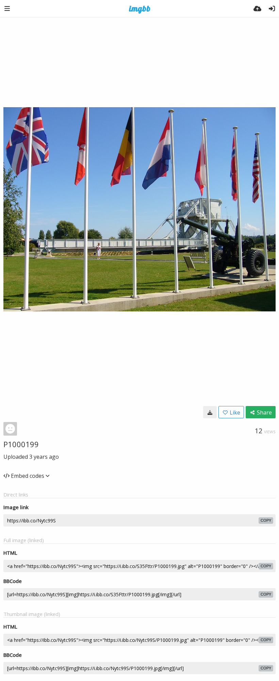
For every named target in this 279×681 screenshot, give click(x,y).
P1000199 (21, 444)
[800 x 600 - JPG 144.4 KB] (210, 412)
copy (266, 520)
